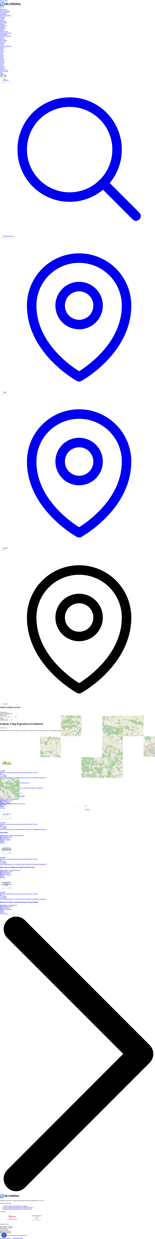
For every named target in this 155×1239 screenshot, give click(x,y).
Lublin (1, 52)
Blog (1, 72)
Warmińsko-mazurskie (5, 33)
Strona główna (3, 9)
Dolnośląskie (3, 14)
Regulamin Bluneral (18, 1238)
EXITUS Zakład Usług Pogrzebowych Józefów (15, 1206)
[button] (87, 809)
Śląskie (2, 30)
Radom (2, 59)
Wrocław (2, 68)
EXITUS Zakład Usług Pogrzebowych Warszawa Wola (17, 1209)
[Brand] (10, 6)
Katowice (2, 47)
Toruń (1, 65)
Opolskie (2, 24)
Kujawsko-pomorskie (5, 15)
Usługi (1, 718)
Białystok (2, 39)
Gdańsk (2, 43)
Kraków (2, 50)
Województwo (3, 712)
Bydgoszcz (3, 42)
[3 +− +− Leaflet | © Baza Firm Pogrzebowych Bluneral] (77, 745)
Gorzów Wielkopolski (5, 46)
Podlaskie (2, 27)
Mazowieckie (3, 23)
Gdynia (2, 44)
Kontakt (2, 74)
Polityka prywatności (5, 1238)
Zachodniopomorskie (5, 36)
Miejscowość (3, 715)
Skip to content (4, 0)
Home (7, 80)
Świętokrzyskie (4, 31)
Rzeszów (2, 60)
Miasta (1, 37)
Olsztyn (2, 55)
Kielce (1, 49)
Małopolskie (3, 21)
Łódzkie (2, 20)
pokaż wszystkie (4, 71)
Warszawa (2, 66)
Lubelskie (2, 17)
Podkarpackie (3, 25)
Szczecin (2, 62)
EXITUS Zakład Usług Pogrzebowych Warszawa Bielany (18, 1207)
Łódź (1, 53)
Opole (1, 56)
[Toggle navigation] (2, 8)
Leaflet (3, 803)
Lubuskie (2, 18)
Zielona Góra (3, 69)
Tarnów (2, 63)
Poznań (2, 58)
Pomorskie (2, 28)
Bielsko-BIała (3, 40)
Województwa (3, 12)
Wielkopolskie (3, 34)
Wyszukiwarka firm (5, 11)
